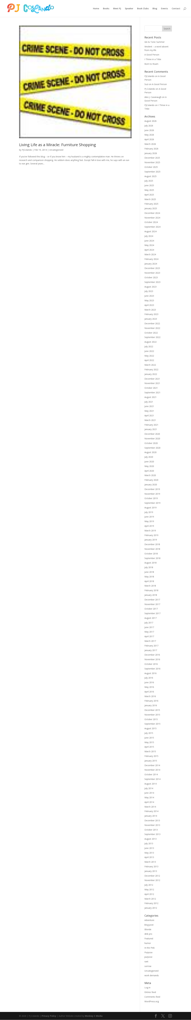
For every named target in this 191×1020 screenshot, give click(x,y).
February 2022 (151, 369)
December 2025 (152, 157)
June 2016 (149, 682)
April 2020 (149, 470)
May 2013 (149, 852)
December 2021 (152, 378)
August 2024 (150, 231)
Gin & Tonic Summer (154, 41)
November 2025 (152, 162)
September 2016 (152, 668)
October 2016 (151, 664)
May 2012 (149, 889)
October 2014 (151, 774)
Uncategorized (56, 149)
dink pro (148, 933)
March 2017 (150, 641)
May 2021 (149, 410)
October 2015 (151, 719)
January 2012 (150, 907)
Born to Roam (151, 63)
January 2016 (150, 705)
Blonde (147, 929)
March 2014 (150, 806)
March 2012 (150, 898)
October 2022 (151, 332)
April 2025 (149, 194)
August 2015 (150, 728)
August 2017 (150, 618)
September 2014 (152, 779)
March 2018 (150, 585)
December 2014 (152, 765)
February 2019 (151, 535)
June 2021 (149, 406)
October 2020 (151, 443)
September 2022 (152, 337)
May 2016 (149, 687)
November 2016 (152, 659)
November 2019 (152, 493)
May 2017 (149, 631)
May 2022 (149, 355)
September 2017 (152, 613)
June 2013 (149, 848)
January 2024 (150, 263)
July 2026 (148, 125)
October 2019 (151, 498)
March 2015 (150, 751)
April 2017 (149, 636)
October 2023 (151, 277)
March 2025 (150, 199)
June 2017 (149, 627)
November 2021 (152, 383)
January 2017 (150, 650)
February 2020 (151, 479)
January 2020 (150, 484)
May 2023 (149, 300)
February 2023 (151, 314)
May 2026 (149, 134)
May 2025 (149, 190)
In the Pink (149, 947)
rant (146, 961)
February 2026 (151, 148)
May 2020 (149, 466)
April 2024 (149, 249)
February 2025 (151, 203)
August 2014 (150, 783)
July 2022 (148, 346)
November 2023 (152, 272)
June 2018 (149, 572)
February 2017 (151, 645)
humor (147, 943)
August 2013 (150, 838)
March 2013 (150, 861)
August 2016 (150, 673)
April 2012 (149, 894)
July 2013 (148, 843)
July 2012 (148, 884)
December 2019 (152, 489)
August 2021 (150, 397)
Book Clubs (143, 8)
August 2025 (150, 176)
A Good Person (151, 54)
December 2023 (152, 268)
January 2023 (150, 318)
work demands (151, 975)
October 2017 (151, 608)
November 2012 (152, 880)
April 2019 (149, 525)
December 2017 (152, 599)
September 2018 (152, 558)
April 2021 (149, 415)
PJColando (27, 149)
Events (164, 8)
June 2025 (149, 185)
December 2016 (152, 654)
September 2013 (152, 834)
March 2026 (150, 144)
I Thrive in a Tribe (152, 59)
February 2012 (151, 903)
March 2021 (150, 420)
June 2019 (149, 516)
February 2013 (151, 866)
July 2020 (148, 456)
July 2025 (148, 180)
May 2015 (149, 742)
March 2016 (150, 696)
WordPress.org (151, 1001)
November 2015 (152, 714)
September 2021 (152, 392)
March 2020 (150, 475)
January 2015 (150, 760)
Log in (147, 987)
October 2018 (151, 553)
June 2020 (149, 461)
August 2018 (150, 562)
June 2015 (149, 737)
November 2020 (152, 438)
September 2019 (152, 502)
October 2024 (151, 222)
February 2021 (151, 424)
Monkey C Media (94, 1015)
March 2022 (150, 364)
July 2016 (148, 677)
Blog (155, 8)
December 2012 (152, 875)
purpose (148, 956)
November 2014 (152, 769)
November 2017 (152, 604)
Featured (148, 938)
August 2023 (150, 286)
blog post (149, 924)
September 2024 (152, 226)
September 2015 (152, 723)
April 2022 (149, 360)
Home (96, 8)
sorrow (147, 966)
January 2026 (150, 153)
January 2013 (150, 871)
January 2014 (150, 815)
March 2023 (150, 309)
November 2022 (152, 328)
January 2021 (150, 429)
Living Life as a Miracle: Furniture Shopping (57, 144)
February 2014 (151, 811)
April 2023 (149, 305)
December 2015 (152, 710)
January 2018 (150, 595)
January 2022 (150, 374)
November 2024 (152, 217)
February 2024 (151, 259)
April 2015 (149, 746)
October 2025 (151, 167)
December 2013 (152, 820)
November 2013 (152, 825)
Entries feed (150, 992)
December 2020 (152, 433)
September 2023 (152, 282)
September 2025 (152, 171)
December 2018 (152, 544)
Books (106, 8)
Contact (176, 8)
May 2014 (149, 797)
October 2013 (151, 829)
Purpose (148, 952)
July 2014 (148, 788)
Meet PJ (117, 8)
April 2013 (149, 857)
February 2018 (151, 590)
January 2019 (150, 539)
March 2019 (150, 530)
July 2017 (148, 622)
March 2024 (150, 254)
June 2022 (149, 351)
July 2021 (148, 401)
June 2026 (149, 130)
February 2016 (151, 700)
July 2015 (148, 733)
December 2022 (152, 323)
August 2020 (150, 452)
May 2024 (149, 245)
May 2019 (149, 521)
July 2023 (148, 291)
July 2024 (148, 236)
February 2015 (151, 756)
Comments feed (152, 996)
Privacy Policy (49, 1015)
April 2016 (149, 691)
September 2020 (152, 447)
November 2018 (152, 549)
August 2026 (150, 121)
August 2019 (150, 507)
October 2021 (151, 387)
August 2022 (150, 341)
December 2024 (152, 213)
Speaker (129, 8)
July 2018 (148, 567)
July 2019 (148, 512)
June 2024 (149, 240)
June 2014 (149, 792)
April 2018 (149, 581)
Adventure (149, 920)
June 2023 (149, 295)
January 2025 (150, 208)
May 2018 (149, 576)
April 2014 (149, 802)
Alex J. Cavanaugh (152, 97)
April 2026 (149, 139)
